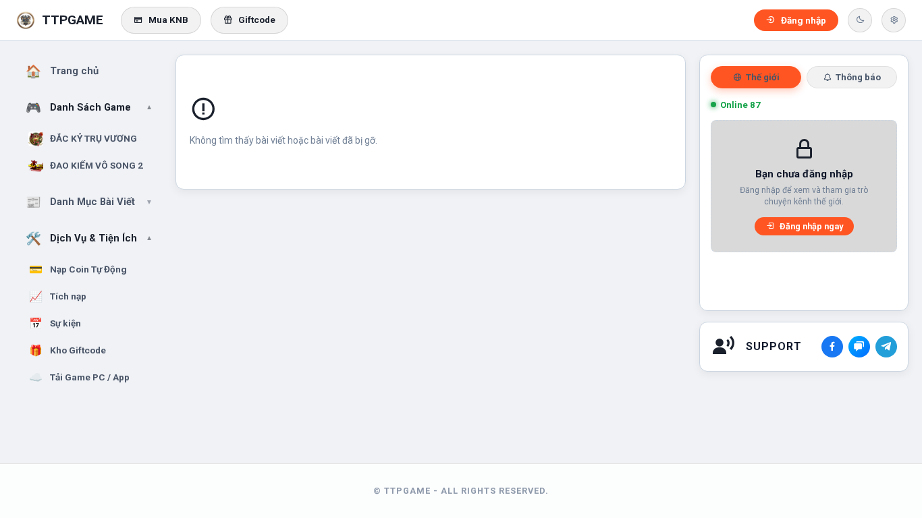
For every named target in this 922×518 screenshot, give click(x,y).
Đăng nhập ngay (811, 226)
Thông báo (858, 77)
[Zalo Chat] (859, 346)
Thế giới (763, 77)
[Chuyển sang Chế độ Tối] (860, 20)
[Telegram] (886, 346)
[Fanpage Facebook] (832, 346)
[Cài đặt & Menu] (894, 20)
